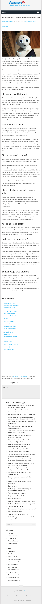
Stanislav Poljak (13, 564)
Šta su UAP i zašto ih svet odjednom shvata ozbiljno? (11, 347)
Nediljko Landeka (13, 569)
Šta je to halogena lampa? (16, 506)
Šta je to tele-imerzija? (15, 511)
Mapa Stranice (12, 536)
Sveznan (15, 376)
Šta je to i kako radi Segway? (17, 493)
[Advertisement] (30, 364)
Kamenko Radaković (14, 559)
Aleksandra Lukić (13, 577)
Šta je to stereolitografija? (16, 496)
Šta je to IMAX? (13, 486)
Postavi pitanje (12, 543)
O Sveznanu (12, 538)
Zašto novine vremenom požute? (18, 514)
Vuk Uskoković (12, 567)
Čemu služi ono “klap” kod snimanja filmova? (22, 509)
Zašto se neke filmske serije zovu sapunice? (21, 504)
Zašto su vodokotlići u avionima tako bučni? (21, 501)
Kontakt (10, 533)
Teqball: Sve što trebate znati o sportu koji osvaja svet (11, 305)
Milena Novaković (13, 562)
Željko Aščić (11, 551)
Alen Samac (11, 554)
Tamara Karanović (13, 575)
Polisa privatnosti (13, 541)
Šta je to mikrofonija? (14, 498)
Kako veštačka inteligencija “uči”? (18, 449)
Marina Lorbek (12, 556)
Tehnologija (28, 21)
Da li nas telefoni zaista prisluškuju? (19, 451)
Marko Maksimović (7, 21)
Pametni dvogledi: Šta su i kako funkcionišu (21, 414)
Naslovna (10, 596)
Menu (4, 12)
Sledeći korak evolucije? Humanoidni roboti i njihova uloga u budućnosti (10, 336)
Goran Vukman (12, 572)
